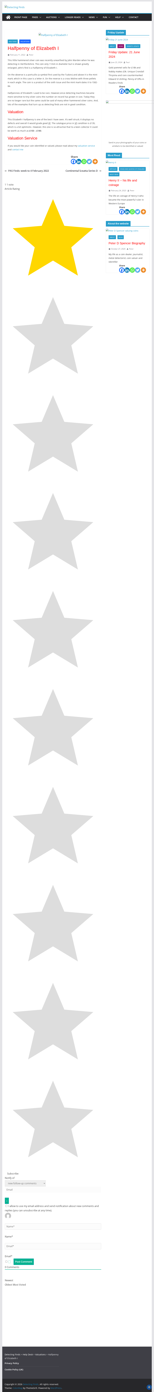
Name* (9, 1236)
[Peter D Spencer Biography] (127, 231)
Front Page (20, 17)
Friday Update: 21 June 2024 (124, 54)
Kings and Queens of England (132, 169)
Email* (8, 1256)
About (112, 46)
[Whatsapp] (84, 161)
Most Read (114, 174)
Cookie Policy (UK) (14, 1369)
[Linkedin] (78, 161)
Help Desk (13, 41)
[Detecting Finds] (8, 17)
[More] (95, 161)
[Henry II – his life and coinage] (127, 162)
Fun (105, 17)
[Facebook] (73, 161)
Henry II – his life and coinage (123, 183)
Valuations (24, 41)
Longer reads (73, 17)
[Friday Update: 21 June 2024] (127, 39)
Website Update (133, 46)
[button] (39, 17)
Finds (35, 17)
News (92, 17)
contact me (17, 149)
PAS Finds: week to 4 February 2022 (28, 170)
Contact (133, 17)
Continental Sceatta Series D (82, 170)
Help (118, 17)
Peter (31, 55)
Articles (113, 169)
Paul (127, 62)
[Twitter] (89, 161)
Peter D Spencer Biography (127, 243)
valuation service (86, 145)
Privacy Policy (12, 1363)
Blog (121, 237)
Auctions (51, 17)
